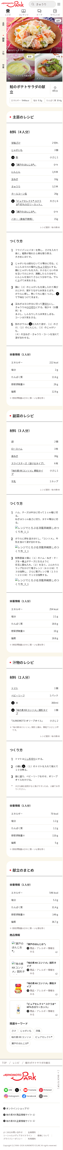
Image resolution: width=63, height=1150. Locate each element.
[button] (42, 4)
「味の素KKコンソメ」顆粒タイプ (27, 472)
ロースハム (16, 448)
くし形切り (30, 758)
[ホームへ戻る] (12, 4)
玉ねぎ (14, 179)
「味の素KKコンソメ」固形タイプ (32, 711)
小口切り (31, 307)
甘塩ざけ (15, 142)
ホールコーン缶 (19, 193)
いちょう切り (42, 266)
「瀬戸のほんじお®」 (26, 164)
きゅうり (15, 186)
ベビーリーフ (18, 695)
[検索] (33, 4)
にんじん (15, 171)
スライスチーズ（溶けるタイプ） (28, 463)
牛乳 (13, 481)
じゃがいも (17, 150)
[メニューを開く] (59, 4)
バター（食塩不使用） (22, 218)
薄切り (45, 303)
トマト (14, 688)
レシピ (16, 1062)
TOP (4, 1062)
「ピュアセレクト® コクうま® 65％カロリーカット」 (29, 202)
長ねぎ (14, 456)
